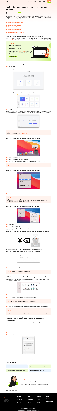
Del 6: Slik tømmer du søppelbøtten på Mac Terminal (14, 29)
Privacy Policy (35, 410)
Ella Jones (23, 379)
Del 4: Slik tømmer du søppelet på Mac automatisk (13, 26)
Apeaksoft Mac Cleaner (11, 39)
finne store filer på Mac (21, 51)
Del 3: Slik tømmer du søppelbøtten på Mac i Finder (13, 25)
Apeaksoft (7, 390)
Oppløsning (30, 1)
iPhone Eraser (18, 403)
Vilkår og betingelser (30, 399)
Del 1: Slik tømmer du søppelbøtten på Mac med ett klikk (14, 22)
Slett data (10, 390)
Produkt (35, 1)
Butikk (44, 1)
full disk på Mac (24, 133)
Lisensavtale (29, 402)
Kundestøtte (39, 1)
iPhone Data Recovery (19, 399)
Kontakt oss (38, 402)
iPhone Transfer (19, 402)
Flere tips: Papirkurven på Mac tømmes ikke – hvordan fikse (15, 32)
